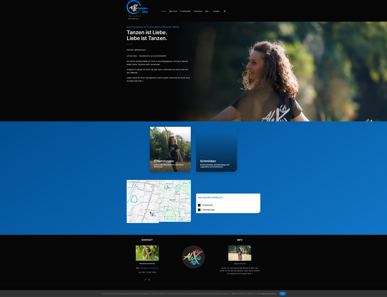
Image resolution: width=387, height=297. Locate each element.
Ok (282, 293)
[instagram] (149, 279)
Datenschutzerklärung (269, 293)
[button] (225, 11)
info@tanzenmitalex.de (135, 16)
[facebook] (145, 279)
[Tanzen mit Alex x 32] (239, 246)
